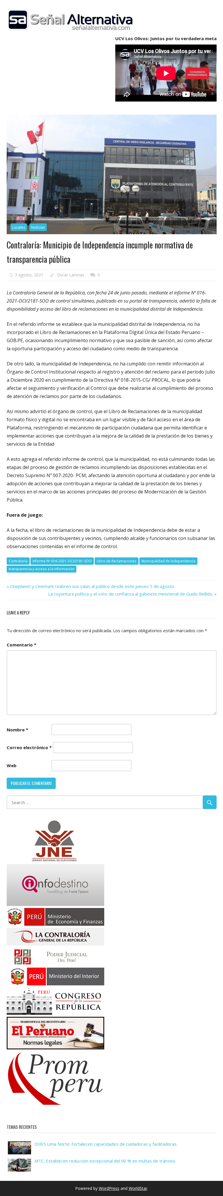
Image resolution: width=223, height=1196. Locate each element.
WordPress (109, 1188)
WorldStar (138, 1188)
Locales (18, 227)
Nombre (17, 730)
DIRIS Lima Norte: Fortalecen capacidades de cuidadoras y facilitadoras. (106, 1144)
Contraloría (18, 561)
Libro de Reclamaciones (116, 561)
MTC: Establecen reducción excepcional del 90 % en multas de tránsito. (105, 1161)
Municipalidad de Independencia (168, 561)
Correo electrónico (29, 747)
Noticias (38, 227)
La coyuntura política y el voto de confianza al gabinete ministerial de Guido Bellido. (130, 594)
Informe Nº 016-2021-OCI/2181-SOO (62, 561)
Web (12, 765)
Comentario (21, 645)
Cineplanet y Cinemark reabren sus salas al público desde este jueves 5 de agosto (92, 586)
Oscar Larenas (70, 275)
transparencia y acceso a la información (41, 568)
